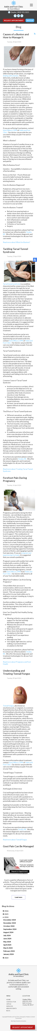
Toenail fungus (8, 706)
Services (9, 1006)
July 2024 (7, 935)
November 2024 (9, 923)
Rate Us (30, 20)
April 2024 (7, 945)
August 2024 (8, 932)
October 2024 (8, 926)
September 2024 (9, 929)
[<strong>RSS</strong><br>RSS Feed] (35, 34)
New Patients (11, 1008)
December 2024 (9, 920)
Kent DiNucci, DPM (10, 130)
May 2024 (7, 942)
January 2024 (8, 954)
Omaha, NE (22, 459)
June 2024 (7, 939)
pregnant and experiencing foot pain (17, 554)
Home (8, 999)
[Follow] (18, 17)
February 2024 (9, 951)
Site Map (13, 1021)
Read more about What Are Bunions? (16, 242)
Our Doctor (11, 1002)
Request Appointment (13, 20)
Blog (8, 1010)
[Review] (21, 17)
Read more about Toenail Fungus (15, 840)
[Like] (15, 17)
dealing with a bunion (10, 76)
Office (8, 1004)
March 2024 (8, 948)
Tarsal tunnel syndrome (11, 284)
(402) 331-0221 (23, 12)
